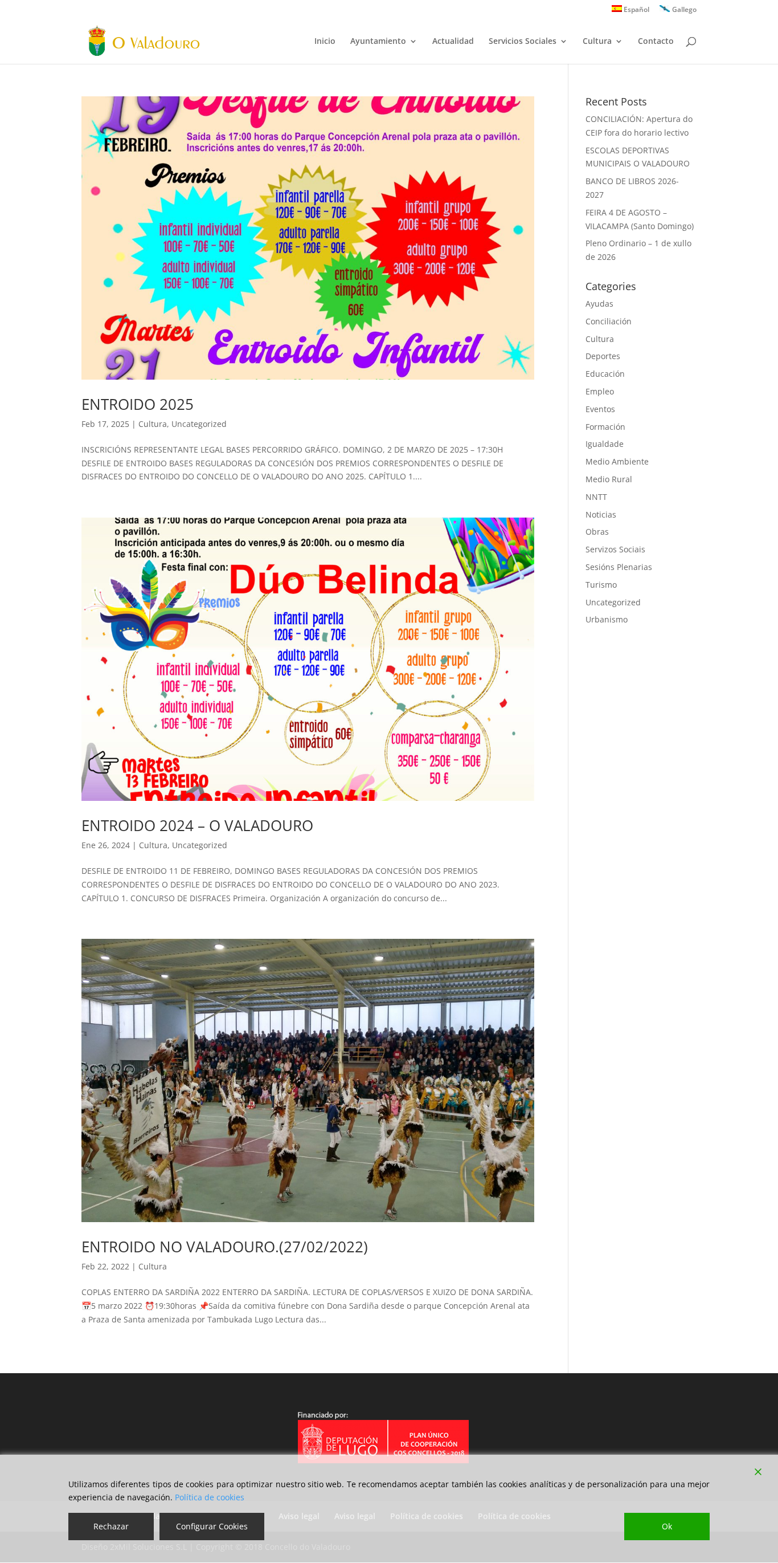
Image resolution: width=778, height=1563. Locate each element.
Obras (597, 531)
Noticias (600, 514)
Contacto (656, 41)
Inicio (324, 41)
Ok (667, 1526)
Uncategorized (199, 423)
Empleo (599, 391)
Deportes (602, 356)
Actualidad (453, 41)
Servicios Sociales (522, 41)
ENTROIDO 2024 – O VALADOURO (197, 825)
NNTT (596, 496)
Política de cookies (209, 1497)
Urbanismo (606, 619)
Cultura (597, 41)
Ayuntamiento (378, 41)
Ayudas (599, 303)
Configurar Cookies (212, 1526)
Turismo (601, 584)
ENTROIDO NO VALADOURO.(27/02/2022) (224, 1246)
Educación (605, 373)
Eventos (600, 409)
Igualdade (604, 443)
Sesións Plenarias (618, 566)
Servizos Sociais (615, 549)
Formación (605, 426)
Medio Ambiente (617, 461)
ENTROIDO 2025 (137, 404)
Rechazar (111, 1526)
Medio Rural (608, 479)
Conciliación (608, 321)
